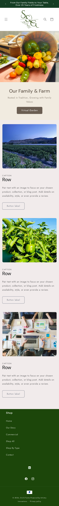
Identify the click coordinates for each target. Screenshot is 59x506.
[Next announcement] (53, 4)
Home (9, 420)
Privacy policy (35, 501)
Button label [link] (13, 206)
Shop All (10, 441)
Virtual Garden (29, 110)
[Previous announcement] (5, 4)
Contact (9, 454)
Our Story (10, 427)
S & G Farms (25, 498)
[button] (6, 19)
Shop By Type (12, 447)
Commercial (12, 434)
